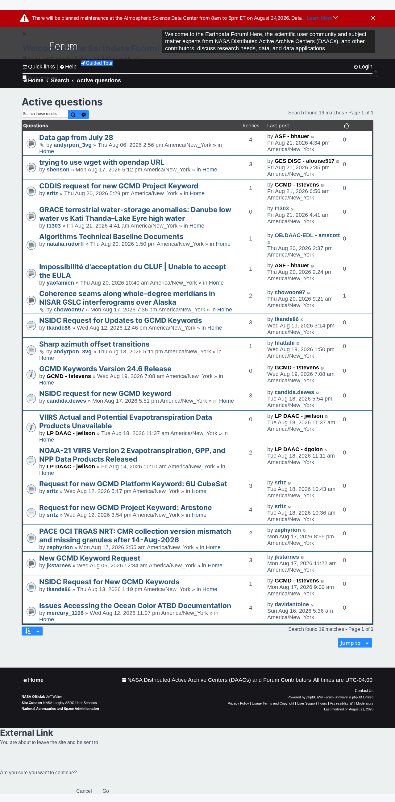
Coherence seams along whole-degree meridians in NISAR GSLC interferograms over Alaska (127, 297)
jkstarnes (59, 565)
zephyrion (60, 547)
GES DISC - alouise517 (305, 161)
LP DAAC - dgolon (299, 449)
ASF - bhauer (292, 136)
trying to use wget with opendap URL (101, 162)
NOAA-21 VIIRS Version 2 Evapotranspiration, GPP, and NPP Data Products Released (132, 454)
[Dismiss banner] (373, 18)
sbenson (58, 170)
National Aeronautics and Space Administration (60, 708)
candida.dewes (66, 401)
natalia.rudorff (65, 244)
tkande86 (59, 328)
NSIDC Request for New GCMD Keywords (109, 582)
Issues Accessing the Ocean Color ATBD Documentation (135, 605)
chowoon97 (69, 309)
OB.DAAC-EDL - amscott (307, 235)
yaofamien (60, 283)
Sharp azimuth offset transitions (94, 344)
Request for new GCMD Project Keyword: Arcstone (125, 507)
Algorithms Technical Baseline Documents (111, 236)
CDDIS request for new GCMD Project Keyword (118, 186)
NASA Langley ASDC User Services (70, 703)
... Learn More (318, 18)
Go (105, 791)
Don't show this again (43, 77)
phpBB (311, 697)
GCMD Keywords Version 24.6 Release (105, 368)
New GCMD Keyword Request (89, 558)
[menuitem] (216, 680)
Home (46, 151)
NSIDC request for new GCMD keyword (105, 393)
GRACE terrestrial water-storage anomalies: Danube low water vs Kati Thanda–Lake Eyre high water (135, 214)
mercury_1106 (65, 613)
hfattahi (285, 343)
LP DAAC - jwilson (71, 433)
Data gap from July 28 (76, 137)
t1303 (54, 226)
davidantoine (292, 604)
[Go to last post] (313, 136)
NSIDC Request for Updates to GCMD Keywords (120, 320)
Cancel (84, 791)
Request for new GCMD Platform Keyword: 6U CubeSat (133, 483)
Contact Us (364, 691)
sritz (52, 193)
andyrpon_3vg (73, 145)
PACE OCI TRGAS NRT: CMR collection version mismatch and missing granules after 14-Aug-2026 (135, 535)
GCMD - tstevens (297, 185)
